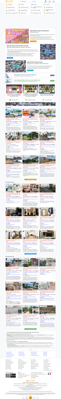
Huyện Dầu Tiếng (13, 123)
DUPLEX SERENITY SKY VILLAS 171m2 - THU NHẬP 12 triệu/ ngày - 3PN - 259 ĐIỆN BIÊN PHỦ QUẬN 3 (13, 142)
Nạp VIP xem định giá (8, 368)
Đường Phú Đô (43, 243)
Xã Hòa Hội (25, 295)
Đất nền (48, 171)
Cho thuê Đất (45, 362)
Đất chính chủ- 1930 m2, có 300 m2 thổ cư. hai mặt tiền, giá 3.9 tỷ (47, 316)
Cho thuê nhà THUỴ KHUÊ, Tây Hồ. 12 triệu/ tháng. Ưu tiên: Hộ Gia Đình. (13, 240)
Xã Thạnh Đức (43, 295)
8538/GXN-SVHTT (32, 385)
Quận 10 (14, 296)
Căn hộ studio (29, 201)
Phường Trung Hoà (31, 244)
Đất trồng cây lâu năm (47, 125)
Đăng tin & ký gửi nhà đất (21, 363)
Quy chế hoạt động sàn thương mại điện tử (37, 372)
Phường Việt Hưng (31, 271)
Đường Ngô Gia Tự (26, 271)
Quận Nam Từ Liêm (52, 244)
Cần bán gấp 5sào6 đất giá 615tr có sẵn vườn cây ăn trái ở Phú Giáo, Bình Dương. (30, 142)
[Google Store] (13, 377)
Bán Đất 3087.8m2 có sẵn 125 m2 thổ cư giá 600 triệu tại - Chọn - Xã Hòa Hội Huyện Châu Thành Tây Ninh (30, 292)
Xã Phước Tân (9, 272)
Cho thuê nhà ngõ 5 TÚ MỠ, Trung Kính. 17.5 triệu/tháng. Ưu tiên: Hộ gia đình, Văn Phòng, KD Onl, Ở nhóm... (30, 240)
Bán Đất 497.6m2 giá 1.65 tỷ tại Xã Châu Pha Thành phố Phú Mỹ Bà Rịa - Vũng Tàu (30, 316)
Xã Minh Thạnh (9, 122)
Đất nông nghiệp (15, 125)
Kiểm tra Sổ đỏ (20, 368)
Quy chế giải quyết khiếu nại (34, 376)
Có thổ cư (9, 172)
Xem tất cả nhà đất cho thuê (30, 253)
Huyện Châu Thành (30, 296)
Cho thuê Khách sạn (46, 368)
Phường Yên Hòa (31, 243)
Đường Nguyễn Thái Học (27, 197)
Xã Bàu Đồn (42, 272)
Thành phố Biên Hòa (14, 272)
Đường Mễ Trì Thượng (10, 197)
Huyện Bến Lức (31, 123)
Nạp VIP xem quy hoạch (8, 363)
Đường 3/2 (8, 295)
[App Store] (13, 374)
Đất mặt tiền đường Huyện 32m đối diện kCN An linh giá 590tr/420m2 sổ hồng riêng (30, 165)
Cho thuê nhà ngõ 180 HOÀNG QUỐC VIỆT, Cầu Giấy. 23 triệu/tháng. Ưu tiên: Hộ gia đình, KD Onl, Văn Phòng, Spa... (30, 218)
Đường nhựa (12, 171)
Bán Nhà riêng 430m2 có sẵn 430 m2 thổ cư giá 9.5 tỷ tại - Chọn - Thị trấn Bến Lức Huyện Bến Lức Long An (30, 119)
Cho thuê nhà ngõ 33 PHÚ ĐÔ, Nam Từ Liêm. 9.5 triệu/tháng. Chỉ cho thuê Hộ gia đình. (47, 240)
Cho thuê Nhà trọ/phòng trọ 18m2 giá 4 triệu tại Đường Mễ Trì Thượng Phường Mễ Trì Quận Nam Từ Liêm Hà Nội (13, 194)
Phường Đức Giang (31, 272)
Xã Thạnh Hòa (43, 123)
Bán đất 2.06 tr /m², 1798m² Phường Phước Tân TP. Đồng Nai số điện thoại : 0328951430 (13, 268)
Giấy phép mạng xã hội (34, 375)
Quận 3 (13, 146)
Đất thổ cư (11, 125)
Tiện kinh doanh (13, 172)
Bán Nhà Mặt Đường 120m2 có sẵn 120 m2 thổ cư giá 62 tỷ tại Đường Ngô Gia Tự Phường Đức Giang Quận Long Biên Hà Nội (30, 268)
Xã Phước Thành (26, 145)
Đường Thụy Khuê (9, 243)
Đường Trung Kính (26, 243)
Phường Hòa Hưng (12, 295)
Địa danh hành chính (21, 367)
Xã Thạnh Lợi (42, 122)
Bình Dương (18, 123)
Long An (34, 123)
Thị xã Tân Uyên (30, 169)
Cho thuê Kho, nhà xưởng (47, 366)
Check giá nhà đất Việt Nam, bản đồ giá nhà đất (30, 104)
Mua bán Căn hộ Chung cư (34, 363)
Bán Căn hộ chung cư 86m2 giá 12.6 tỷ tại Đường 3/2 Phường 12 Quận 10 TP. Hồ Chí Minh (13, 292)
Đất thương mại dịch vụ (33, 171)
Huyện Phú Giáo (29, 146)
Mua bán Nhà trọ (33, 367)
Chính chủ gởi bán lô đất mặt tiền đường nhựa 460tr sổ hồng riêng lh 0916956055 (47, 165)
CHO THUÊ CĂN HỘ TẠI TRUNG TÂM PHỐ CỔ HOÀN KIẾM (30, 194)
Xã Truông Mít (42, 271)
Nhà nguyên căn (29, 125)
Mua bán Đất (32, 362)
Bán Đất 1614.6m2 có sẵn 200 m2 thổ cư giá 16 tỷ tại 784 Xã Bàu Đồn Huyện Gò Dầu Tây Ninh (47, 268)
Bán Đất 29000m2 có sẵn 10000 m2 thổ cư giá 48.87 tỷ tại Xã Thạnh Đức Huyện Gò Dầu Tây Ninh (47, 292)
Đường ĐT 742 (43, 145)
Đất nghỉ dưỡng (44, 172)
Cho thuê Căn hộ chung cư (47, 363)
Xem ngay (52, 75)
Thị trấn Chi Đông (48, 198)
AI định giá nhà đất (8, 367)
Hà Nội (19, 197)
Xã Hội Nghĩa (25, 169)
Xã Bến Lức (25, 122)
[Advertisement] (30, 22)
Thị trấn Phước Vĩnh (43, 169)
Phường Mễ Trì (15, 198)
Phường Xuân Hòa (9, 145)
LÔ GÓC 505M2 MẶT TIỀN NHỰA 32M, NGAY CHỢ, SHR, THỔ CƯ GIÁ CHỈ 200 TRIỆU (13, 165)
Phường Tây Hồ (14, 243)
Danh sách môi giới (20, 366)
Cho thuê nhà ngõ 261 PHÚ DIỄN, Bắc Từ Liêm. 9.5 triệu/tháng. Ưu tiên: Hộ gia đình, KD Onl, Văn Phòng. (13, 218)
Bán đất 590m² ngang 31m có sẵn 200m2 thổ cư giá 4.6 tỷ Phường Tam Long (13, 316)
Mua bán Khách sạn (33, 368)
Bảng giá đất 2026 (8, 366)
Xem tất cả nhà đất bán (30, 179)
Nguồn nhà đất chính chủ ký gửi (22, 362)
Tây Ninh (28, 122)
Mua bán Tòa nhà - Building (34, 366)
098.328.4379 (37, 389)
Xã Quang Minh (48, 197)
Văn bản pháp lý (20, 377)
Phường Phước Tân (9, 271)
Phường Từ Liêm (15, 197)
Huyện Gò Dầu (46, 272)
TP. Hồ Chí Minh (13, 122)
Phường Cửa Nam (33, 197)
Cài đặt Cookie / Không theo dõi (22, 376)
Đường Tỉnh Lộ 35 (43, 197)
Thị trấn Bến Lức (26, 123)
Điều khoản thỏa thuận (21, 373)
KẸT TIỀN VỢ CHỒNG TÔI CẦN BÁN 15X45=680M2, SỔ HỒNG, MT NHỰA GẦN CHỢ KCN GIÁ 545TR (13, 119)
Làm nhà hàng (17, 172)
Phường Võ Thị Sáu (9, 146)
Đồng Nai (13, 271)
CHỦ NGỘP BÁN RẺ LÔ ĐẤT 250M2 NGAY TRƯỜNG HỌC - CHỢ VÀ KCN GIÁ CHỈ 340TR (47, 142)
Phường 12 (11, 296)
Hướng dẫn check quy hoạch (9, 362)
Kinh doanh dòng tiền (17, 171)
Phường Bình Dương (47, 145)
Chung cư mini (33, 201)
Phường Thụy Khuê (15, 244)
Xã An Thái (25, 146)
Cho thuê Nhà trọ (46, 367)
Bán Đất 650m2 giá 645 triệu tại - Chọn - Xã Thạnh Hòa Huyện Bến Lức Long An (47, 119)
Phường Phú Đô (47, 244)
